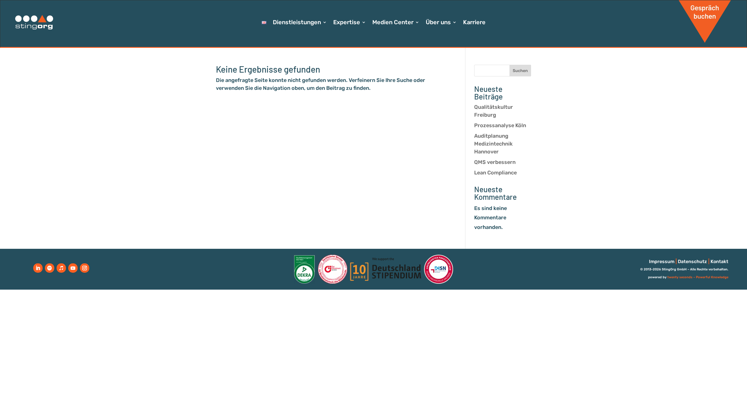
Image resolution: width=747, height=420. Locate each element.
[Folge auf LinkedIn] (38, 268)
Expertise (346, 23)
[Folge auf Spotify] (49, 268)
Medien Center (392, 23)
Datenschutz (692, 261)
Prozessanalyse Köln (500, 125)
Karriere (474, 23)
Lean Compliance (495, 172)
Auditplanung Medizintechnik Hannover (493, 144)
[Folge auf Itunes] (61, 268)
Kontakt (719, 261)
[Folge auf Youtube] (73, 268)
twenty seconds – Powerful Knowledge (697, 277)
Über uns (438, 23)
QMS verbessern (495, 162)
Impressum (661, 261)
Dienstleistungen (297, 23)
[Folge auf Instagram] (84, 268)
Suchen (520, 70)
